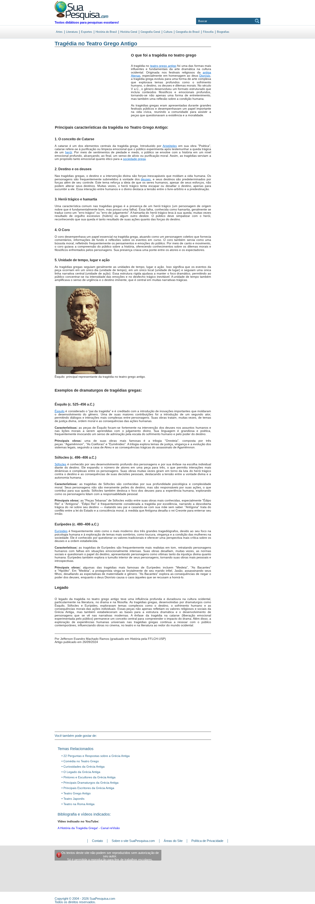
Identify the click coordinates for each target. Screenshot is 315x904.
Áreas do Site (173, 841)
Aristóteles (170, 146)
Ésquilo (59, 411)
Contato (97, 841)
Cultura (168, 31)
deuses (146, 179)
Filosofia (208, 31)
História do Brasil (106, 31)
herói (68, 152)
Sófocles (60, 464)
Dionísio (204, 75)
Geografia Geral (150, 31)
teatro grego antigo (163, 65)
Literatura (72, 31)
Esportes (86, 31)
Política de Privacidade (207, 841)
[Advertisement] (72, 85)
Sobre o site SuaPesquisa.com (133, 841)
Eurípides (61, 531)
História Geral (128, 31)
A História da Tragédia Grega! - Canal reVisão (89, 828)
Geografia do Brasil (188, 31)
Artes (59, 31)
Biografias (223, 31)
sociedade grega (134, 159)
